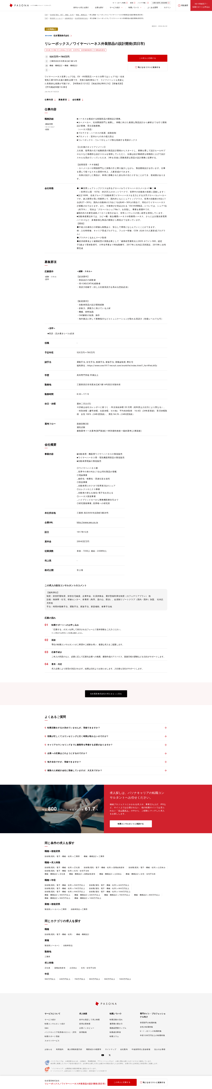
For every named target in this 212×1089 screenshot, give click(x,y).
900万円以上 (109, 979)
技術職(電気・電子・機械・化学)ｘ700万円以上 (65, 888)
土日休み (73, 968)
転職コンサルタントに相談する (131, 824)
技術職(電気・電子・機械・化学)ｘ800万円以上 (109, 888)
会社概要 (76, 99)
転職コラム (114, 1036)
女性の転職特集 (146, 1027)
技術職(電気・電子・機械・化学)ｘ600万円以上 (109, 885)
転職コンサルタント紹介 (55, 1024)
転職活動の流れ (116, 1020)
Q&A (47, 1028)
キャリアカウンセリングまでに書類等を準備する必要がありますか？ (79, 745)
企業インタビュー (86, 1028)
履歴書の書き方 (116, 1024)
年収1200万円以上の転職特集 (152, 1035)
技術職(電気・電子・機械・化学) (58, 934)
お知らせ (48, 1049)
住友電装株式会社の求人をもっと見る (106, 694)
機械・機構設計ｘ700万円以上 (117, 895)
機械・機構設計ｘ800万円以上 (147, 895)
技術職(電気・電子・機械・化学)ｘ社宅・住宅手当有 (67, 871)
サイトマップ (110, 1049)
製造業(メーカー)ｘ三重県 (56, 909)
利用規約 (60, 1049)
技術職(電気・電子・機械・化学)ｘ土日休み (147, 867)
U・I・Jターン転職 (119, 3)
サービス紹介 (50, 1020)
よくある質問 (152, 7)
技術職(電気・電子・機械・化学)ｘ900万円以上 (65, 892)
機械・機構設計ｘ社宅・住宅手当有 (141, 874)
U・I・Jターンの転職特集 (151, 1031)
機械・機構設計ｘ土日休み (110, 874)
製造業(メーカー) (52, 945)
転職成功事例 (115, 1032)
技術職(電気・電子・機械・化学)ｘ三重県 (62, 856)
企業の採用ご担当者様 (159, 3)
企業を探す (99, 7)
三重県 (47, 957)
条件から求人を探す (81, 7)
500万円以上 (50, 979)
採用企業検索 (84, 1024)
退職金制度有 (60, 968)
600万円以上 (65, 979)
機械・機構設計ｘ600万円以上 (87, 895)
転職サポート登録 (52, 1036)
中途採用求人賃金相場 (141, 1049)
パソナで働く (142, 3)
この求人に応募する (147, 58)
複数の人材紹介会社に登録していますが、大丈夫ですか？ (73, 770)
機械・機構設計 (82, 934)
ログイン (167, 7)
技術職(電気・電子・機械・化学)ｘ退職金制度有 (104, 867)
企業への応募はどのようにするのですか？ (66, 753)
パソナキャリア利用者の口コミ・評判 (60, 1032)
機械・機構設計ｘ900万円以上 (57, 898)
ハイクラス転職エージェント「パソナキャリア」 (41, 5)
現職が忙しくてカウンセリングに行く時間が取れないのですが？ (77, 736)
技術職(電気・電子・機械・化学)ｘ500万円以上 (65, 885)
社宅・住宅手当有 (88, 968)
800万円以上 (94, 979)
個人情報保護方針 (74, 1049)
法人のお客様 (159, 1049)
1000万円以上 (125, 979)
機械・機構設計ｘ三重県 (94, 856)
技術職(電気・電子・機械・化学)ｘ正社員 (62, 867)
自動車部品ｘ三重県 (79, 909)
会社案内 (124, 1049)
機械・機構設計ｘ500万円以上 (57, 895)
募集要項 (63, 99)
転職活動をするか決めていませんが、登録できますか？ (72, 728)
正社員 (47, 968)
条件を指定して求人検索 (89, 1020)
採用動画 (83, 1032)
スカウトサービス (52, 1041)
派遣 (131, 3)
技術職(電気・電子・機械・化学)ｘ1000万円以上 (110, 892)
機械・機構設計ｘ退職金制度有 (82, 874)
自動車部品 (68, 945)
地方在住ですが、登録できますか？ (63, 762)
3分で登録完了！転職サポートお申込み (201, 5)
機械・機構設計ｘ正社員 (55, 874)
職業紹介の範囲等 (93, 1049)
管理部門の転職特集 (148, 1023)
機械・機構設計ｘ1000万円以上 (87, 898)
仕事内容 (49, 99)
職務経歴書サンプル (118, 1028)
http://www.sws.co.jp (87, 522)
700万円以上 (79, 979)
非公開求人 (123, 811)
